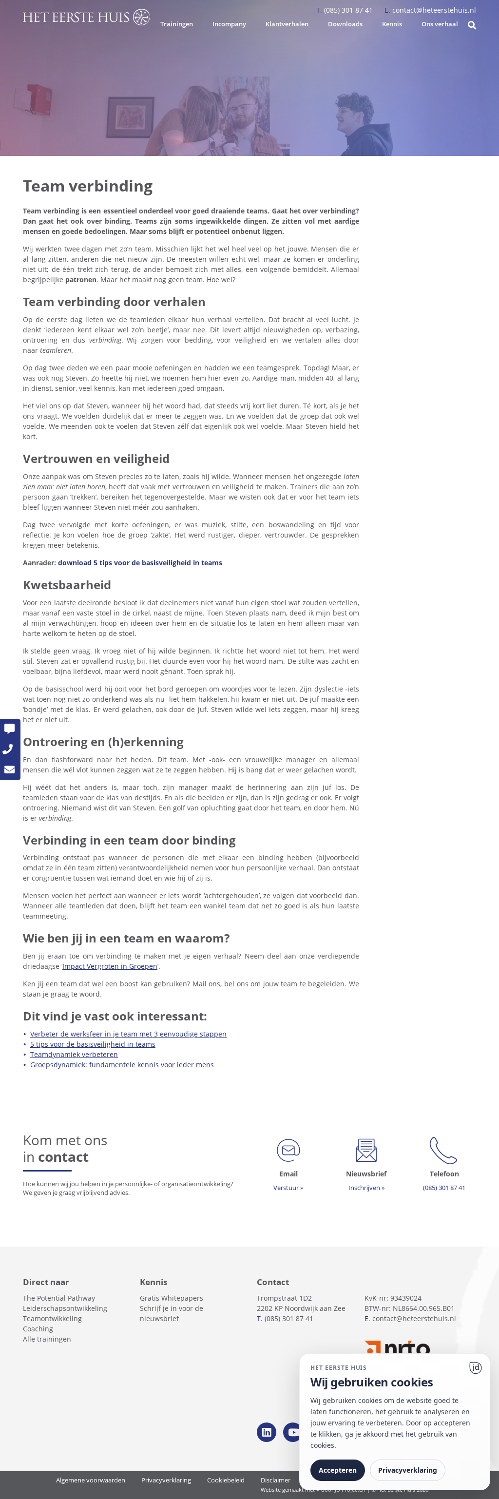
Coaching (38, 1328)
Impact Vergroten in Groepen (109, 966)
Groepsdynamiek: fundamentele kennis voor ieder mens (122, 1064)
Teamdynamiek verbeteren (74, 1054)
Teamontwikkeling (52, 1318)
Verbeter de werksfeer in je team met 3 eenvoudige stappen (128, 1033)
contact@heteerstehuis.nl (430, 10)
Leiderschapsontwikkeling (65, 1308)
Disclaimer (275, 1480)
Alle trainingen (47, 1339)
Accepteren (338, 1470)
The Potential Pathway (59, 1298)
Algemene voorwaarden (90, 1480)
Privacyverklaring (166, 1480)
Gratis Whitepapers (171, 1298)
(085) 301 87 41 (345, 10)
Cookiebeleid (226, 1480)
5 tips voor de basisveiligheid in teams (92, 1044)
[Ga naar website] (475, 1368)
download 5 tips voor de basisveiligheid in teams (140, 562)
